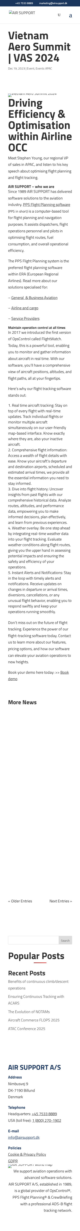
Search (65, 940)
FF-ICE (43, 736)
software (62, 204)
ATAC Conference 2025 (36, 783)
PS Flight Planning (40, 204)
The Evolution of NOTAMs (29, 1012)
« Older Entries (20, 901)
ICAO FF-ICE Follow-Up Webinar (39, 860)
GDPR (13, 1161)
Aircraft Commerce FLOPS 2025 (39, 726)
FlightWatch (51, 339)
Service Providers (25, 318)
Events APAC (44, 68)
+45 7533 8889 (44, 1114)
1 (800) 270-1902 (46, 1120)
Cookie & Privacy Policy (27, 1154)
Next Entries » (60, 901)
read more (20, 747)
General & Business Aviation (34, 298)
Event (30, 68)
